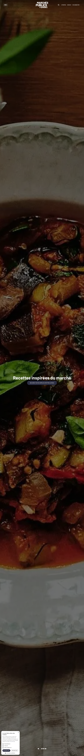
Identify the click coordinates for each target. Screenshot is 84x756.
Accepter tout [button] (6, 750)
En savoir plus (12, 741)
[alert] (10, 743)
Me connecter (76, 4)
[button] (38, 748)
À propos (63, 4)
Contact (69, 4)
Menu (5, 4)
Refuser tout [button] (15, 750)
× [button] (18, 732)
